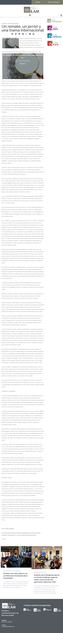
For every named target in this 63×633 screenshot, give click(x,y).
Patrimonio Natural (40, 572)
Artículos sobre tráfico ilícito (10, 23)
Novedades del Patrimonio (11, 570)
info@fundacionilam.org (8, 626)
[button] (30, 15)
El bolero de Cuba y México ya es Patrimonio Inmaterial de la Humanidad (15, 576)
